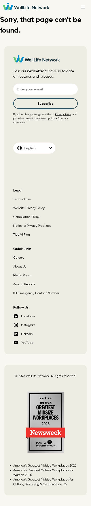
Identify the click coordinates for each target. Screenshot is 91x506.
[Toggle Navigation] (83, 7)
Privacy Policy (63, 114)
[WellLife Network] (26, 7)
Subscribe (45, 103)
